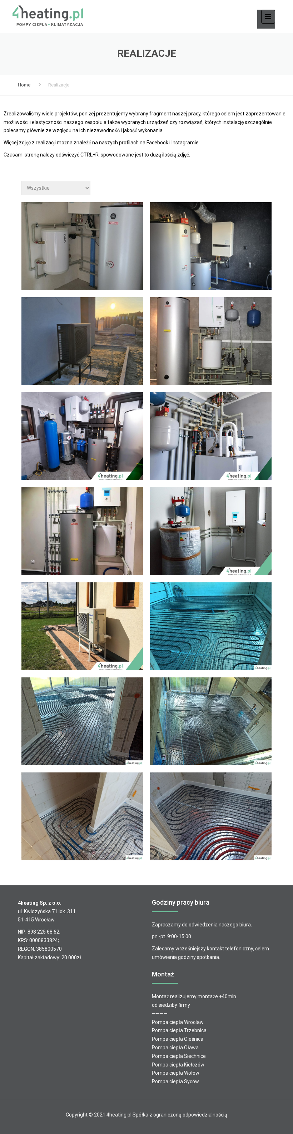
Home (24, 85)
